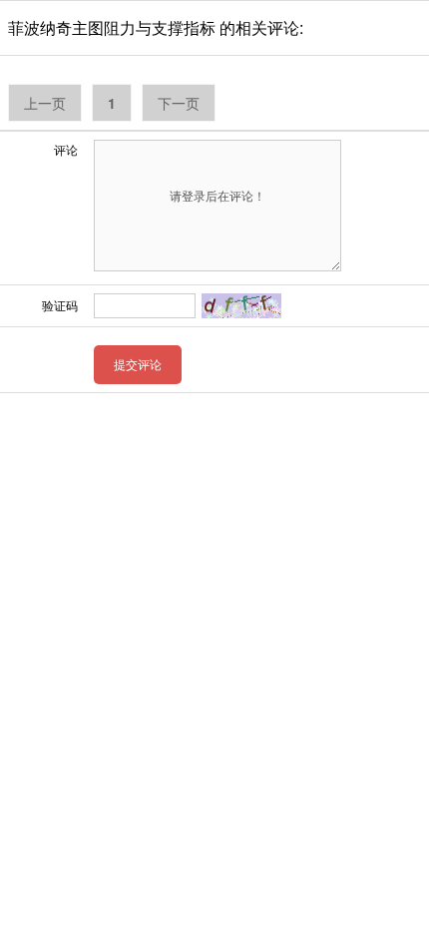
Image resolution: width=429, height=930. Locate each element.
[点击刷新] (241, 305)
